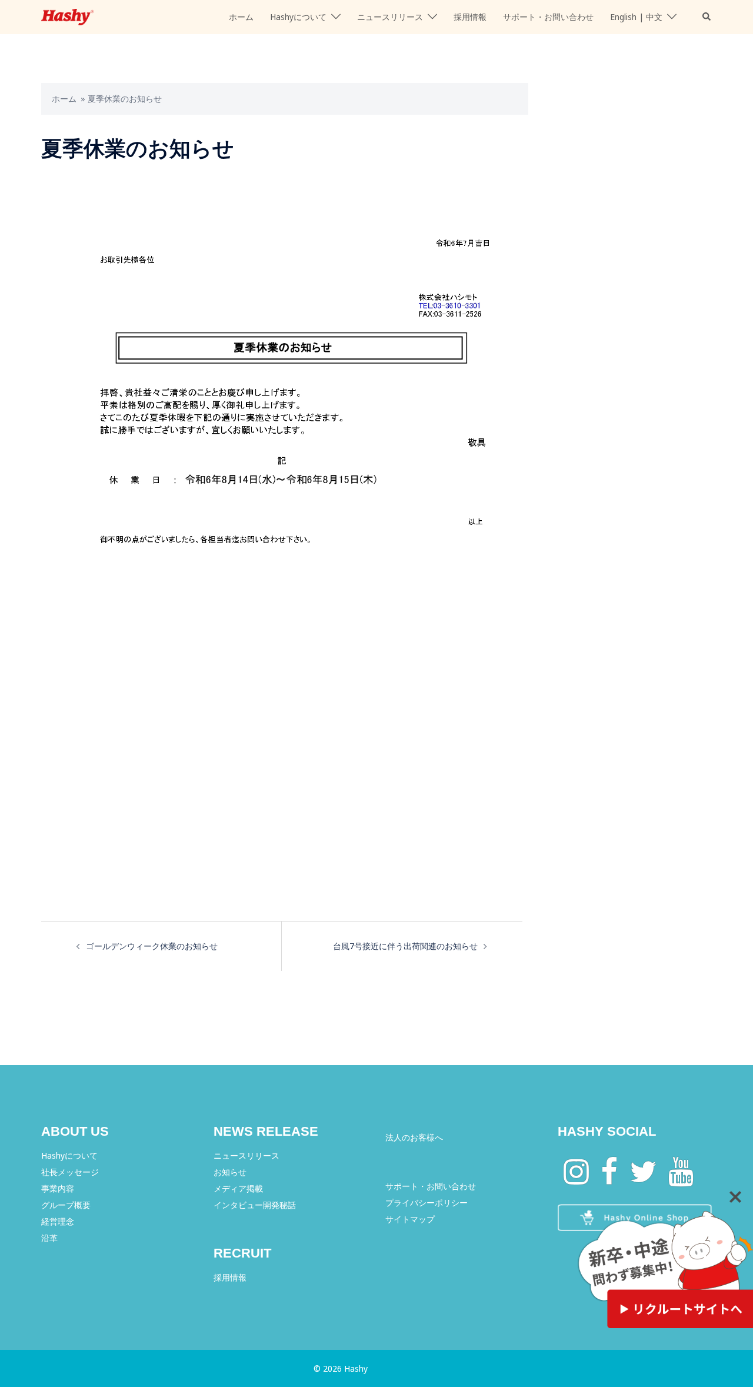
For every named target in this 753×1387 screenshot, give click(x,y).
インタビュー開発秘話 (255, 1204)
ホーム (241, 16)
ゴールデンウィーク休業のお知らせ (152, 946)
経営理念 (57, 1221)
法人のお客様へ (414, 1137)
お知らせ (230, 1172)
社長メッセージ (70, 1172)
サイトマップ (410, 1219)
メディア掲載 (238, 1188)
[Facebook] (609, 1179)
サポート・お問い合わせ (548, 16)
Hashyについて (298, 16)
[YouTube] (681, 1179)
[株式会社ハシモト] (67, 16)
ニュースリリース (390, 16)
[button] (707, 17)
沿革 (49, 1237)
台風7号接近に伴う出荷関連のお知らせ (405, 946)
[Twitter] (643, 1179)
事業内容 (57, 1188)
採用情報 (470, 16)
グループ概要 (66, 1204)
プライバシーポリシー (426, 1202)
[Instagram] (576, 1179)
